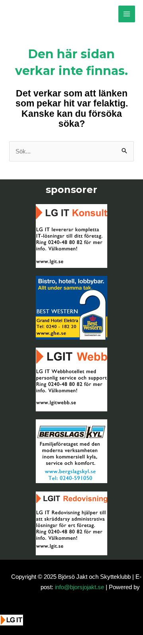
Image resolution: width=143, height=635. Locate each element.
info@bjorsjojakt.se (79, 587)
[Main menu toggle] (126, 14)
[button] (17, 626)
